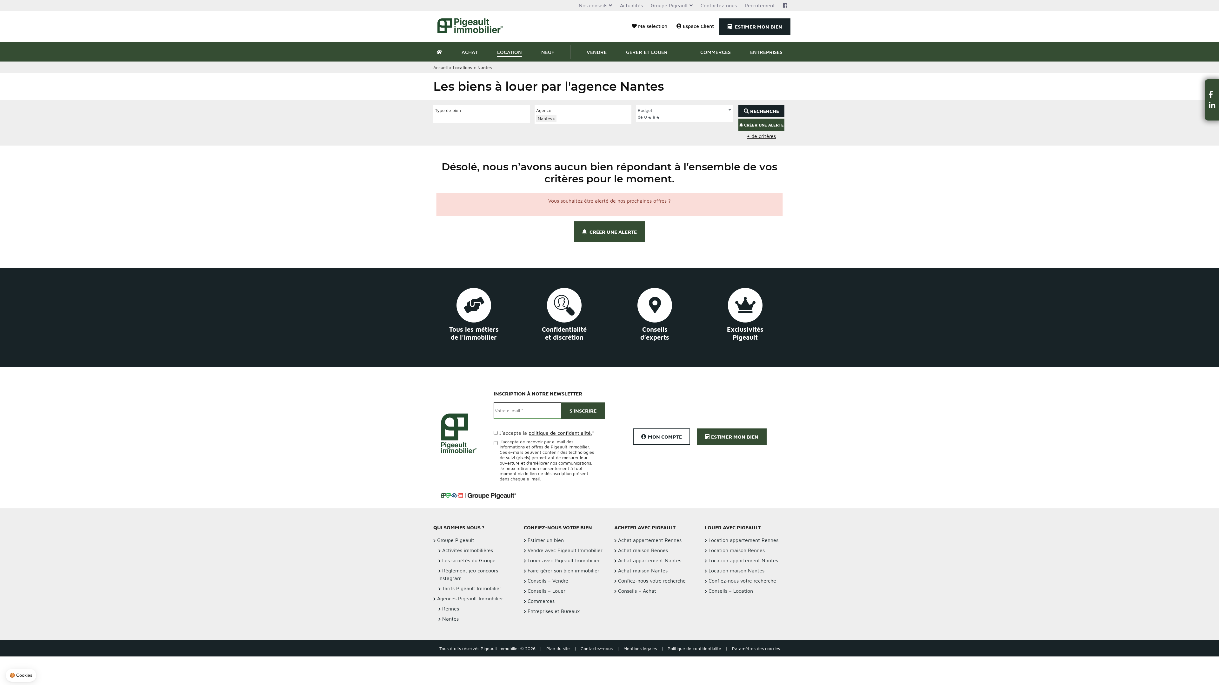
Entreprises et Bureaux (554, 611)
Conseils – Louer (546, 591)
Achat (470, 52)
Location (509, 52)
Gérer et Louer (647, 52)
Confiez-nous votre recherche (652, 581)
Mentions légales (640, 648)
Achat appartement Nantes (649, 560)
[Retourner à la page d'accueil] (473, 26)
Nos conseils (593, 5)
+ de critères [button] (761, 136)
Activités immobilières (467, 550)
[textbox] (436, 117)
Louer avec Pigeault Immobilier (564, 560)
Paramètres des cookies (756, 648)
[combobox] (481, 118)
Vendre (597, 52)
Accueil (440, 67)
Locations (462, 67)
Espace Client (698, 26)
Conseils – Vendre (548, 581)
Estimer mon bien (758, 26)
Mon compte (665, 437)
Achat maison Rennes (643, 550)
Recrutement (760, 5)
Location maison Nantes (736, 570)
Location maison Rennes (737, 550)
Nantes (450, 619)
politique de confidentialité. (560, 433)
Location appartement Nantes (743, 560)
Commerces (715, 52)
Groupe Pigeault (669, 5)
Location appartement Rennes (743, 540)
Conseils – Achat (637, 591)
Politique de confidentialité (694, 648)
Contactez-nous (719, 5)
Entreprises (766, 52)
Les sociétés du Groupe (469, 560)
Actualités (631, 5)
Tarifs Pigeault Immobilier (471, 588)
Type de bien (448, 110)
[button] (1212, 94)
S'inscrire (583, 411)
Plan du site (558, 648)
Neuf (547, 52)
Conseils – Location (731, 591)
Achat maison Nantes (643, 570)
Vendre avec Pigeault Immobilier (565, 550)
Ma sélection (652, 26)
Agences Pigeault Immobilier (470, 598)
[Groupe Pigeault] (478, 495)
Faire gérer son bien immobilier (563, 570)
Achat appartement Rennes (650, 540)
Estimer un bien (546, 540)
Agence (543, 110)
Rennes (450, 608)
